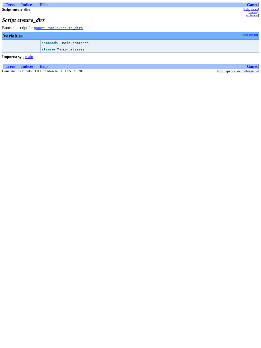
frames (253, 12)
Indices (27, 5)
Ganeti (252, 5)
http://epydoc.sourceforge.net (238, 71)
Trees (10, 5)
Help (44, 5)
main (29, 57)
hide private (251, 9)
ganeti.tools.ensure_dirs (58, 28)
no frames (252, 15)
